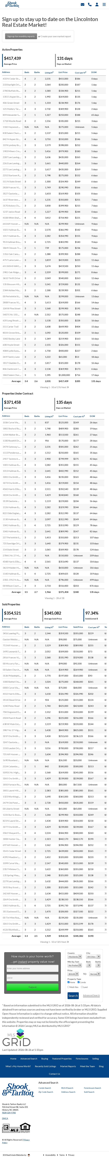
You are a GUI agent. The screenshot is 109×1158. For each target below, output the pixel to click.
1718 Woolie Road (12, 121)
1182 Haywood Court (13, 127)
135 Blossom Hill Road (14, 284)
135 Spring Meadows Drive (16, 875)
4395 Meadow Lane (12, 857)
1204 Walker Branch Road (15, 434)
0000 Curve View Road (14, 687)
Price (70, 970)
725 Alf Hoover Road (13, 754)
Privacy (71, 1155)
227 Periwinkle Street (13, 537)
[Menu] (104, 4)
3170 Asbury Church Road (15, 205)
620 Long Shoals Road (13, 320)
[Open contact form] (82, 4)
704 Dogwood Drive (13, 712)
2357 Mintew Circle (12, 869)
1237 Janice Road (11, 211)
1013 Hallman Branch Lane (16, 470)
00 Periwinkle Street (13, 296)
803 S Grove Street (12, 332)
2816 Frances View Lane (14, 657)
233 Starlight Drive (12, 84)
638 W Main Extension (14, 724)
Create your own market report (56, 36)
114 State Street (11, 549)
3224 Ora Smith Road (13, 495)
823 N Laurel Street (12, 820)
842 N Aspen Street (12, 139)
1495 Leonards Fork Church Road (19, 651)
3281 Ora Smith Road (13, 477)
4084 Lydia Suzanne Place (15, 350)
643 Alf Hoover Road (13, 223)
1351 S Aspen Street (12, 96)
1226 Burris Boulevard (14, 814)
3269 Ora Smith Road (13, 899)
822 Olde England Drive (14, 513)
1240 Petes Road (11, 705)
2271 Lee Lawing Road (14, 169)
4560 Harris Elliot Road (14, 489)
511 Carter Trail (10, 326)
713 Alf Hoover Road (13, 645)
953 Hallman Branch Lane (15, 242)
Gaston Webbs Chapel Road (16, 639)
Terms (62, 1155)
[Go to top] (101, 1139)
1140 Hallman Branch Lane (16, 573)
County (71, 953)
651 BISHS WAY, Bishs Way (16, 266)
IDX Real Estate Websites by (15, 1155)
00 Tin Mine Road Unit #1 (15, 917)
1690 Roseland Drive (13, 760)
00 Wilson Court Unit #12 (15, 585)
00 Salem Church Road (14, 669)
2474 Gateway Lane (12, 446)
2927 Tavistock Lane (13, 458)
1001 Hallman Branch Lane (16, 464)
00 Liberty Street (11, 808)
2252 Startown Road (13, 175)
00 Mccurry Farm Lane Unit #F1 (18, 663)
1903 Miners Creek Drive (15, 151)
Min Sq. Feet (73, 961)
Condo (82, 982)
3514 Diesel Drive (11, 699)
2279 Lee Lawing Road (14, 881)
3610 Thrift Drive (11, 278)
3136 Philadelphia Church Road (18, 675)
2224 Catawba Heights (14, 766)
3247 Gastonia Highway (14, 742)
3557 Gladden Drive (12, 363)
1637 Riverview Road (13, 199)
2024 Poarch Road (12, 718)
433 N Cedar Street (12, 78)
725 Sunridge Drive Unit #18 (16, 543)
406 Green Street (11, 102)
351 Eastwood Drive (13, 911)
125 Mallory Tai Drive (13, 108)
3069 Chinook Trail (12, 248)
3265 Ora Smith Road (13, 778)
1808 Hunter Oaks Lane (14, 839)
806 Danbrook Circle (13, 368)
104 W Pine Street (11, 308)
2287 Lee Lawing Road (14, 157)
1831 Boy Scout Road (13, 887)
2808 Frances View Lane (14, 302)
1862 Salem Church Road (15, 375)
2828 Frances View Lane (14, 187)
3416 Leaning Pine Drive (14, 633)
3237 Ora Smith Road (13, 736)
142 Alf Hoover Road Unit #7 (17, 893)
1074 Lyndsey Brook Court (16, 145)
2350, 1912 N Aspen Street (16, 579)
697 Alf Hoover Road (13, 845)
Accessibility (50, 1155)
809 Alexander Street (13, 114)
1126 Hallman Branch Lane (16, 507)
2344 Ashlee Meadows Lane (16, 290)
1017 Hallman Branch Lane (16, 235)
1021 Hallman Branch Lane (16, 229)
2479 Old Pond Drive (13, 802)
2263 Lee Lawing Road (14, 163)
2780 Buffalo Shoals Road (15, 90)
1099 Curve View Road (14, 863)
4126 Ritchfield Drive (13, 929)
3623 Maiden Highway (14, 567)
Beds (88, 961)
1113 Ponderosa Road (13, 452)
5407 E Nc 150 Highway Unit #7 (18, 314)
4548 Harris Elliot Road (14, 561)
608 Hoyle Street (11, 344)
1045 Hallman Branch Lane (16, 531)
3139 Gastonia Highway (14, 501)
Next (64, 387)
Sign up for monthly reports (21, 36)
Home (72, 982)
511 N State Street (12, 181)
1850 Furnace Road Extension (17, 784)
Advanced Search (91, 995)
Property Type (74, 979)
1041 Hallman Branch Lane (16, 525)
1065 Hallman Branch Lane (16, 905)
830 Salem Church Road (14, 133)
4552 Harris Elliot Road (14, 693)
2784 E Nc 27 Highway (14, 555)
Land (85, 987)
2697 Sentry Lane (11, 356)
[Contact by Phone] (90, 4)
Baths (97, 961)
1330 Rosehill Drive (12, 440)
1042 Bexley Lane (11, 338)
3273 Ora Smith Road (13, 483)
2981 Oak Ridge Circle (14, 272)
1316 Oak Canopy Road (14, 254)
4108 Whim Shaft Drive (14, 217)
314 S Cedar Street (12, 851)
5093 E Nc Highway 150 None (17, 772)
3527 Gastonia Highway (14, 193)
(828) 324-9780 (9, 1112)
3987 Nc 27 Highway (13, 730)
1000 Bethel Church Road (15, 681)
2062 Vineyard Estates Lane (16, 833)
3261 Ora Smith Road (13, 923)
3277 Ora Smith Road (13, 826)
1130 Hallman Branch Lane (16, 519)
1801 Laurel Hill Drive (13, 790)
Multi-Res (73, 987)
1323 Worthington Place (15, 796)
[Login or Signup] (96, 4)
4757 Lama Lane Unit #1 (14, 260)
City (88, 953)
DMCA (5, 1118)
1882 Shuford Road (12, 428)
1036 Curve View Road (14, 422)
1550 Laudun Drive (12, 748)
